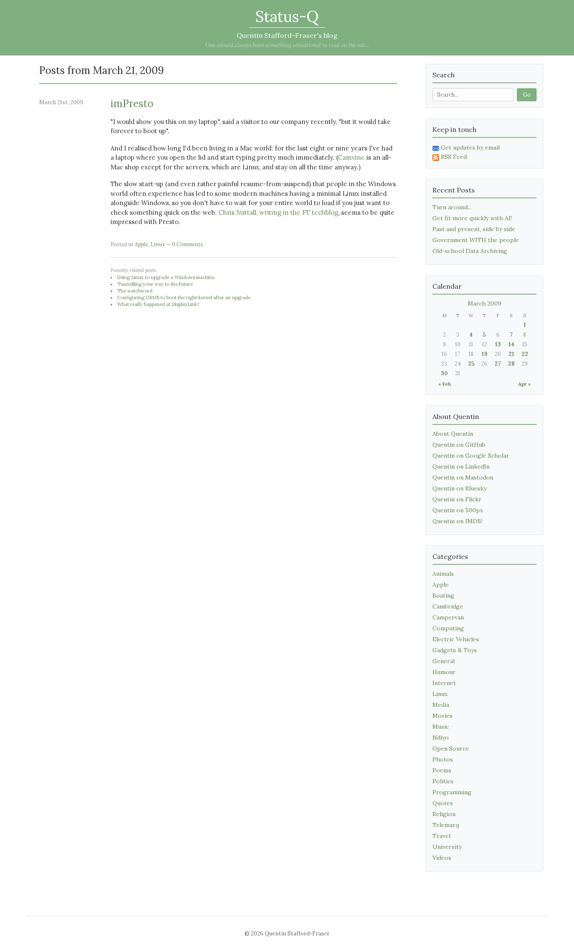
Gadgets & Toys (454, 650)
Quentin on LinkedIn (461, 466)
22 (524, 354)
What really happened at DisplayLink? (158, 304)
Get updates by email (470, 147)
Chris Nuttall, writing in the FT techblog (278, 212)
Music (440, 726)
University (447, 847)
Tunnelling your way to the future (155, 284)
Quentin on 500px (457, 510)
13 (498, 344)
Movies (442, 715)
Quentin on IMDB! (457, 521)
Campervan (448, 617)
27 (498, 363)
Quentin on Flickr (457, 499)
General (443, 661)
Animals (443, 573)
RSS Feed (454, 157)
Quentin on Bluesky (459, 488)
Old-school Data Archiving (469, 251)
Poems (441, 770)
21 (511, 354)
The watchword (135, 291)
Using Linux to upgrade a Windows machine (166, 277)
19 (484, 354)
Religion (444, 814)
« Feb (444, 384)
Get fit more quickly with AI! (472, 218)
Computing (448, 628)
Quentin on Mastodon (462, 477)
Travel (441, 836)
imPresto (132, 103)
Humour (444, 672)
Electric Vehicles (455, 639)
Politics (442, 781)
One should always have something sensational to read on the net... (287, 45)
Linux (157, 244)
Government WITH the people (475, 240)
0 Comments (187, 244)
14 (511, 344)
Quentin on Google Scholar (470, 455)
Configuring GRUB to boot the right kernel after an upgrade (183, 297)
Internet (444, 683)
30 (444, 373)
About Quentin (452, 433)
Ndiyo (440, 737)
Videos (441, 857)
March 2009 (484, 303)
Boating (443, 595)
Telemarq (445, 825)
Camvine (351, 157)
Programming (451, 792)
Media (440, 705)
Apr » (524, 384)
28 (511, 363)
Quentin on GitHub (458, 444)
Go (526, 95)
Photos (442, 759)
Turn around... (451, 207)
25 (471, 363)
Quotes (442, 803)
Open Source (450, 748)
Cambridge (447, 606)
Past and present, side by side (473, 229)
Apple (141, 244)
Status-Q (287, 16)
